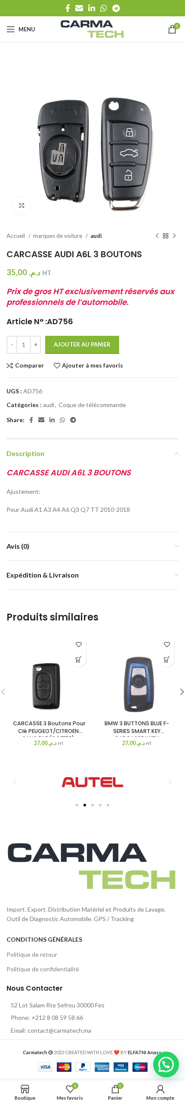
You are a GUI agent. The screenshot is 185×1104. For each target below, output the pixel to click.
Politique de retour (31, 954)
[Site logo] (92, 28)
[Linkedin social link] (92, 8)
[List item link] (92, 1017)
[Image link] (92, 865)
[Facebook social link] (68, 8)
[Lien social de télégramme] (116, 8)
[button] (78, 659)
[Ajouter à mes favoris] (78, 644)
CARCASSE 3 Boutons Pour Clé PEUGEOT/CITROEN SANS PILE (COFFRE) (49, 731)
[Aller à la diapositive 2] (84, 805)
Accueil (16, 235)
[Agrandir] (21, 205)
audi (96, 235)
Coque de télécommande (92, 404)
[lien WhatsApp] (104, 8)
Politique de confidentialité (42, 969)
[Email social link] (79, 8)
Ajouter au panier (82, 344)
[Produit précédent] (157, 236)
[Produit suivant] (174, 236)
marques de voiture (58, 235)
